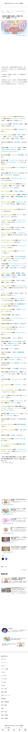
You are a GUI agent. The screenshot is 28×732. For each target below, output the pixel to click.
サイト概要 (7, 727)
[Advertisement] (14, 51)
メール (20, 727)
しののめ (10, 628)
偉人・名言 (5, 566)
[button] (25, 386)
